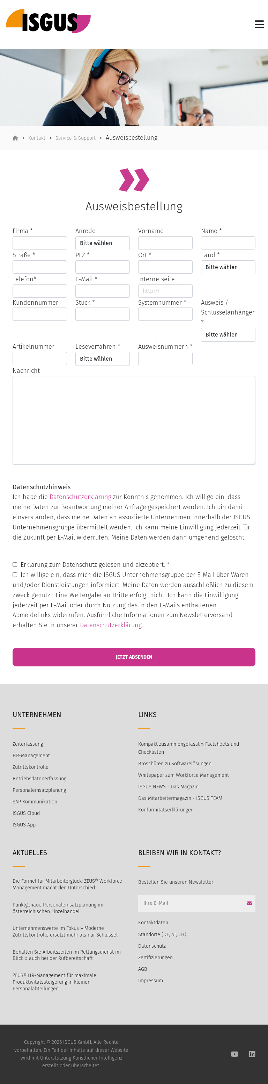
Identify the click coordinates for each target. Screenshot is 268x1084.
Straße (24, 255)
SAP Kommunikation (35, 802)
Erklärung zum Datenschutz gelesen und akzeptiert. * (95, 565)
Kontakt (36, 138)
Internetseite (156, 279)
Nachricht (26, 371)
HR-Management (31, 756)
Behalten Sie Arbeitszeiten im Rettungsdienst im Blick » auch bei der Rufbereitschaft (67, 955)
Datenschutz (152, 946)
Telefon (24, 279)
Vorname (151, 231)
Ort (144, 255)
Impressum (150, 981)
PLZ (82, 255)
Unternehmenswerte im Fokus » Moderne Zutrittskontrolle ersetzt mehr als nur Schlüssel (65, 931)
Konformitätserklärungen (166, 810)
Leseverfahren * (97, 347)
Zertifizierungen (155, 958)
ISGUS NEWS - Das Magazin (168, 787)
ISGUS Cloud (26, 813)
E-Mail (86, 279)
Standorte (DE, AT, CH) (162, 935)
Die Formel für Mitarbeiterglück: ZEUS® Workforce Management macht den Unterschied (67, 884)
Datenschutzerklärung (80, 497)
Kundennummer (35, 302)
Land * (210, 255)
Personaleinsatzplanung (39, 790)
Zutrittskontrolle (31, 767)
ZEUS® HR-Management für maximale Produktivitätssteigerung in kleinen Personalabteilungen (54, 982)
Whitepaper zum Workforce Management (183, 775)
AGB (142, 969)
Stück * (85, 302)
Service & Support (75, 138)
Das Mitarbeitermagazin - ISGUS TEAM (180, 798)
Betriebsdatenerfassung (39, 779)
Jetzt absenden (134, 657)
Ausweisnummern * (165, 347)
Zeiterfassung (28, 744)
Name (211, 231)
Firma (23, 231)
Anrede (85, 231)
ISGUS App (24, 825)
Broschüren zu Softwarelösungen (174, 764)
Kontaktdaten (153, 923)
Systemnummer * (162, 302)
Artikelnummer (33, 347)
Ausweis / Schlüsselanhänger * (228, 313)
